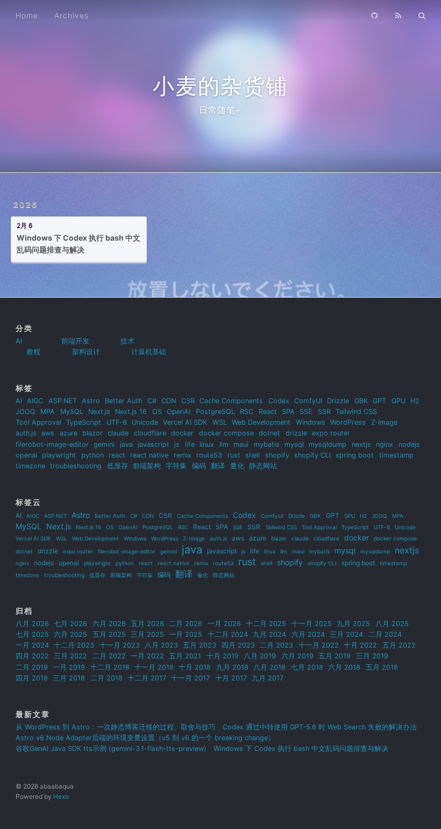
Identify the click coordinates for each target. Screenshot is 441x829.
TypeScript (83, 422)
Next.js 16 (131, 412)
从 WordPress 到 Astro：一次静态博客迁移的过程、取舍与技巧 (116, 727)
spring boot (355, 455)
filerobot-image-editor (52, 444)
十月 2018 (195, 667)
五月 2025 (109, 634)
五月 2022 (399, 645)
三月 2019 (372, 656)
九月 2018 (232, 667)
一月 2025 (185, 634)
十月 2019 (223, 656)
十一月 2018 (154, 667)
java (126, 444)
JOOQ (25, 412)
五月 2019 (334, 656)
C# (152, 401)
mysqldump (327, 444)
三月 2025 (147, 634)
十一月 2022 (318, 645)
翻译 (218, 466)
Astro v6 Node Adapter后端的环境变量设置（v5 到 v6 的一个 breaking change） (145, 738)
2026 (25, 204)
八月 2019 (260, 656)
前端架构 (147, 466)
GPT (379, 401)
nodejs (409, 444)
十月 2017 (231, 678)
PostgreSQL (215, 412)
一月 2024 (32, 645)
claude (118, 433)
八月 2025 (392, 624)
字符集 (176, 466)
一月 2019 (69, 667)
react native (149, 455)
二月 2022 (109, 656)
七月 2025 (32, 634)
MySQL (71, 412)
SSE (306, 412)
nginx (384, 444)
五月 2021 (185, 656)
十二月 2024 (228, 634)
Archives (71, 15)
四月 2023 (238, 645)
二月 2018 (106, 678)
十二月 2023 (74, 645)
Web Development (261, 422)
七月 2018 (307, 667)
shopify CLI (312, 455)
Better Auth (123, 401)
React (268, 412)
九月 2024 (269, 634)
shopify (277, 455)
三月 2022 (70, 656)
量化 (237, 466)
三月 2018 (69, 678)
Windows (310, 422)
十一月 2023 (119, 645)
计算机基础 (148, 352)
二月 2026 (185, 624)
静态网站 (263, 466)
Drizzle (338, 401)
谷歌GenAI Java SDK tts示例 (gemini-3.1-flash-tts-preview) (111, 748)
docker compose (226, 433)
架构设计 (86, 352)
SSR (324, 412)
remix (182, 455)
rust (233, 455)
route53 (209, 455)
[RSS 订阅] (398, 14)
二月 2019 (32, 667)
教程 (33, 352)
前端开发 (75, 341)
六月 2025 (70, 634)
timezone (30, 466)
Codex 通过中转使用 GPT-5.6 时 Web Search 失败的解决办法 (320, 727)
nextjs (361, 444)
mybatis (267, 444)
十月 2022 (360, 645)
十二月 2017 (146, 678)
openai (26, 455)
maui (240, 444)
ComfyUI (308, 401)
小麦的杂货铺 (220, 86)
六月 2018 (344, 667)
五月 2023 (199, 645)
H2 (414, 401)
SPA (288, 412)
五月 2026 (147, 624)
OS (157, 412)
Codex (278, 401)
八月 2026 (32, 624)
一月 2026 (224, 624)
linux (207, 444)
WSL (219, 422)
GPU (399, 401)
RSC (246, 412)
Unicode (145, 422)
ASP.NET (62, 401)
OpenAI (178, 412)
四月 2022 (32, 656)
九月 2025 (353, 624)
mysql (294, 444)
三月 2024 (346, 634)
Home (27, 15)
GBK (361, 401)
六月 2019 (297, 656)
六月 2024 (308, 634)
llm (224, 444)
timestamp (396, 455)
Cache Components (231, 401)
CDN (168, 401)
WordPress (348, 422)
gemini (104, 444)
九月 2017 (267, 678)
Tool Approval (38, 422)
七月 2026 (70, 624)
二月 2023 (276, 645)
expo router (331, 433)
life (190, 444)
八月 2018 (269, 667)
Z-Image (384, 422)
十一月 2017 (190, 678)
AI (19, 341)
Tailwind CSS (356, 412)
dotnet (269, 433)
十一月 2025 (311, 624)
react (117, 455)
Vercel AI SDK (185, 422)
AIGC (35, 401)
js (177, 444)
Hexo (61, 796)
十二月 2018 (110, 667)
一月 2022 (147, 656)
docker (182, 433)
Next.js (99, 412)
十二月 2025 (266, 624)
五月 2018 (382, 667)
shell (252, 455)
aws (47, 433)
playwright (59, 455)
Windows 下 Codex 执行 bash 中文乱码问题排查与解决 (301, 748)
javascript (153, 444)
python (92, 455)
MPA (47, 412)
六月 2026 (109, 624)
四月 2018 (32, 678)
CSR (188, 401)
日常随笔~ (220, 109)
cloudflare (150, 433)
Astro (91, 401)
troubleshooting (76, 466)
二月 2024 (385, 634)
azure (68, 433)
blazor (92, 433)
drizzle (296, 433)
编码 (199, 466)
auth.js (26, 433)
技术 (127, 341)
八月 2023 (161, 645)
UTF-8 (116, 422)
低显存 (117, 466)
